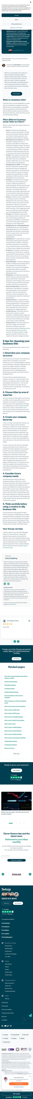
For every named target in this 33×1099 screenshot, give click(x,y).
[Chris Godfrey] (4, 65)
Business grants (9, 948)
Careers (7, 966)
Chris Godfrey (17, 64)
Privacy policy (19, 27)
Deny (16, 19)
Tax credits (7, 956)
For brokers (5, 930)
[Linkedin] (5, 583)
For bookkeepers (7, 937)
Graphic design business (11, 692)
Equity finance (8, 951)
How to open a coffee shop (12, 710)
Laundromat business (10, 744)
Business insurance (9, 983)
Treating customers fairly (8, 1013)
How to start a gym (9, 724)
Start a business (6, 58)
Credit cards (8, 985)
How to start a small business (12, 731)
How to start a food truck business (14, 720)
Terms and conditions (7, 1009)
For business (6, 923)
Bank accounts (8, 988)
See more (16, 753)
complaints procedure (9, 1090)
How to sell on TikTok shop (12, 713)
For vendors (5, 933)
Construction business (10, 681)
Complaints (4, 1020)
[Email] (16, 856)
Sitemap (7, 998)
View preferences (16, 24)
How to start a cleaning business (13, 717)
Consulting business (10, 685)
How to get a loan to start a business (14, 706)
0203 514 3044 (9, 898)
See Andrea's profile (18, 50)
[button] (30, 2)
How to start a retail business (12, 727)
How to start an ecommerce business (15, 738)
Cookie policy (13, 27)
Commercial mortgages (10, 954)
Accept (16, 15)
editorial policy (12, 604)
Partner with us (8, 972)
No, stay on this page (18, 1086)
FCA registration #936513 (8, 919)
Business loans (8, 945)
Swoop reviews (8, 974)
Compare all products (10, 991)
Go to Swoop (18, 1083)
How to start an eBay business (13, 734)
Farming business (9, 688)
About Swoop (8, 964)
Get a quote (16, 1094)
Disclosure (4, 1016)
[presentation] (15, 641)
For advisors (5, 926)
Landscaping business (10, 741)
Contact (7, 969)
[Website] (8, 583)
